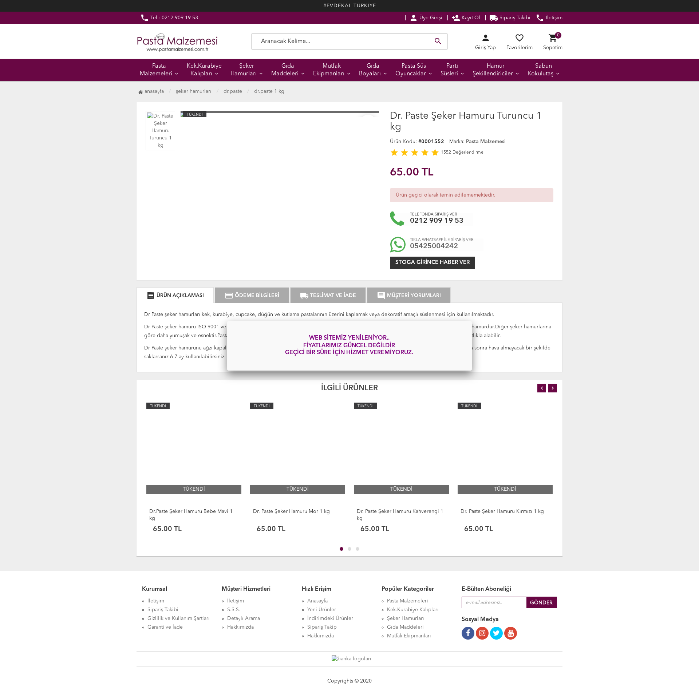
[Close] (471, 321)
